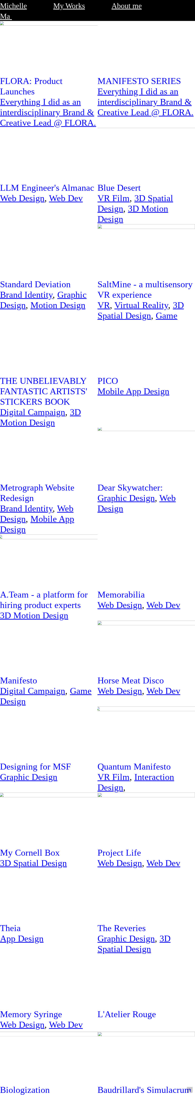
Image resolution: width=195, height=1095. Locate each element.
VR (104, 305)
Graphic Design (126, 498)
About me (127, 6)
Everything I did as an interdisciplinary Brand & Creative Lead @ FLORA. (48, 112)
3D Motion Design (34, 615)
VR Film (114, 198)
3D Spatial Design (33, 863)
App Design (22, 938)
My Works (69, 6)
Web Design (22, 198)
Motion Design (57, 305)
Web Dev (66, 198)
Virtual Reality (141, 305)
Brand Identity (26, 295)
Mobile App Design (133, 391)
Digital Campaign (32, 412)
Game (166, 315)
